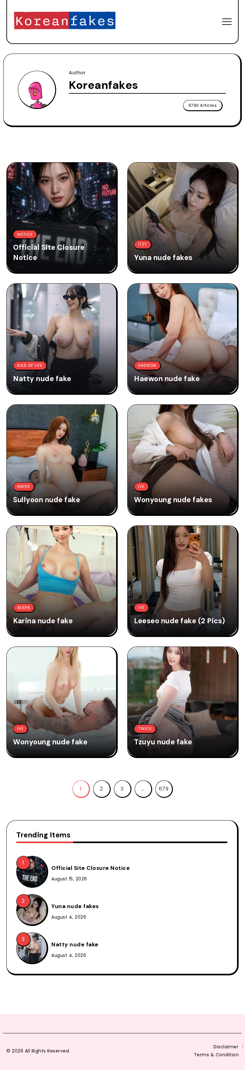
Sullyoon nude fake (46, 499)
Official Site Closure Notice (49, 252)
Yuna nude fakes (163, 257)
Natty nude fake (42, 378)
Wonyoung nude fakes (173, 499)
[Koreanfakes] (64, 21)
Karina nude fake (43, 620)
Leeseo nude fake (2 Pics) (179, 620)
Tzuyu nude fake (163, 742)
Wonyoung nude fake (50, 742)
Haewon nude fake (167, 378)
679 (164, 788)
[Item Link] (61, 217)
